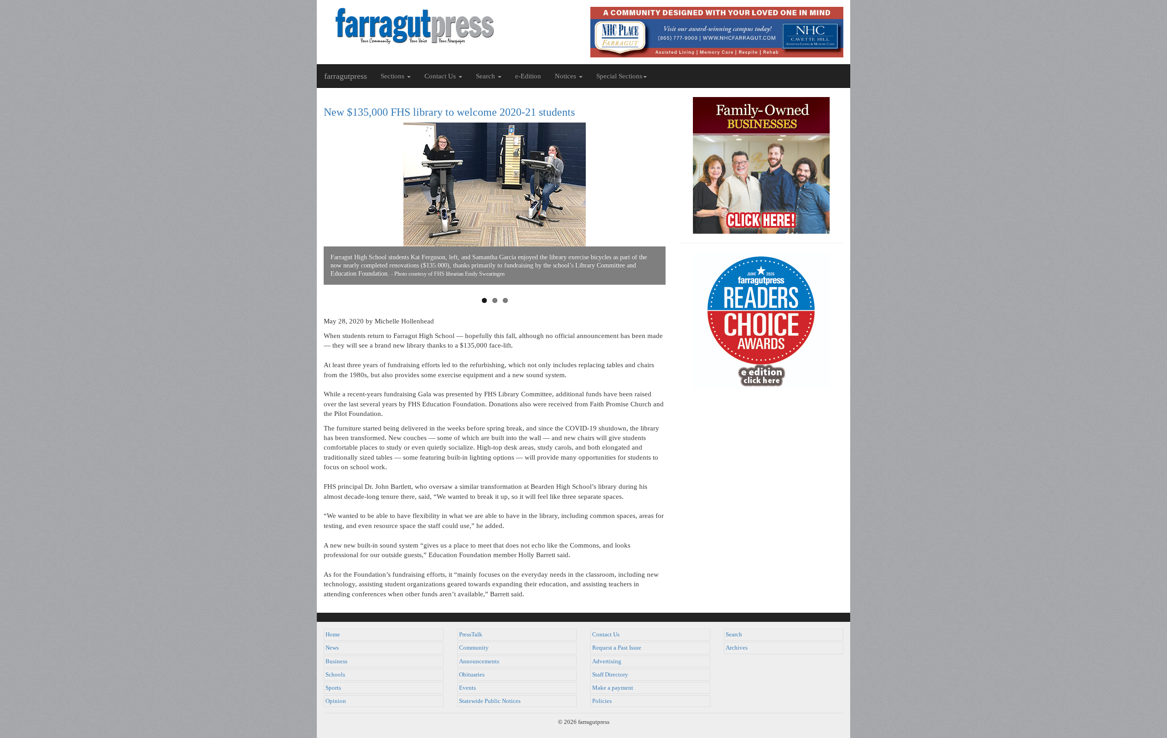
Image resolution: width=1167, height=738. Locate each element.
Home (332, 634)
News (332, 648)
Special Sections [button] (619, 76)
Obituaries (472, 674)
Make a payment (612, 688)
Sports (333, 688)
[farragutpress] (450, 26)
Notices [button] (566, 76)
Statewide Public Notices (490, 701)
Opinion (335, 701)
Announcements (479, 661)
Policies (602, 701)
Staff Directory (610, 674)
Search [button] (486, 76)
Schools (335, 674)
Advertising (606, 661)
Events (467, 688)
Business (336, 661)
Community (474, 648)
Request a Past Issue (616, 648)
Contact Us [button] (441, 76)
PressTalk (470, 634)
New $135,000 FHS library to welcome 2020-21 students (449, 112)
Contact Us (606, 634)
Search (734, 634)
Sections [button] (393, 76)
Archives (737, 648)
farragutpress (345, 76)
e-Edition (528, 76)
